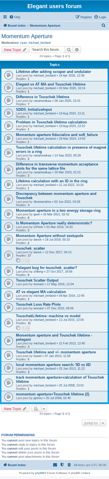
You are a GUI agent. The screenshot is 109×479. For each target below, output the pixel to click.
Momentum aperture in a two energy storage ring (58, 210)
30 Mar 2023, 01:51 (67, 172)
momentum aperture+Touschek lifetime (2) (52, 394)
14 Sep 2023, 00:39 (67, 155)
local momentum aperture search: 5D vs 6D (53, 365)
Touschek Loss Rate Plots (38, 304)
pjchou (38, 398)
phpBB (39, 473)
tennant (39, 284)
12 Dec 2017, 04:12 (58, 252)
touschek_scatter (30, 248)
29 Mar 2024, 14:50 (72, 138)
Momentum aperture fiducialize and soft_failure (57, 135)
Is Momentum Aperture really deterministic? (54, 223)
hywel (37, 356)
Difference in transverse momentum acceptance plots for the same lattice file (57, 166)
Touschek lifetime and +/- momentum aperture (56, 352)
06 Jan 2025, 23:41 (67, 100)
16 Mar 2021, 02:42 (56, 214)
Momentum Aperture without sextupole (49, 236)
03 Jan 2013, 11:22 (72, 368)
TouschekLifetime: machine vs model (48, 316)
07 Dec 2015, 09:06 (60, 308)
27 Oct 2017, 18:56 (59, 271)
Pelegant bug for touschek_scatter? (46, 268)
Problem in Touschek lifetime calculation (51, 122)
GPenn (38, 227)
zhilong (38, 271)
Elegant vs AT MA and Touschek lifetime (51, 84)
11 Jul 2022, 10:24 (71, 184)
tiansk (38, 239)
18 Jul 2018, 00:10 (57, 239)
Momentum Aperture (27, 36)
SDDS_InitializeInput (34, 109)
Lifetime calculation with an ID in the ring (51, 181)
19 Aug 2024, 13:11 (72, 113)
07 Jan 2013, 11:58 (57, 356)
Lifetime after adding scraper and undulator (53, 72)
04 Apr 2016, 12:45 (71, 295)
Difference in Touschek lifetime (42, 97)
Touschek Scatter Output (37, 280)
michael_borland (40, 42)
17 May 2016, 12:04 (60, 284)
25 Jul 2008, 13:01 (71, 385)
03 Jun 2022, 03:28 (67, 201)
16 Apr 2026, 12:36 (71, 75)
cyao (23, 42)
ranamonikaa (42, 100)
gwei (37, 214)
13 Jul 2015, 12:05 (71, 319)
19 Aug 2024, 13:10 (72, 126)
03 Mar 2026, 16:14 (72, 88)
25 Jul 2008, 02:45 (58, 398)
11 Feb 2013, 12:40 (72, 343)
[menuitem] (14, 17)
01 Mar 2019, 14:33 (59, 227)
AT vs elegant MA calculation (41, 292)
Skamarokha (42, 201)
